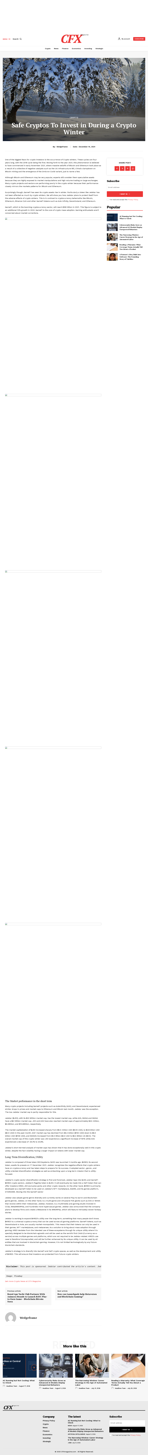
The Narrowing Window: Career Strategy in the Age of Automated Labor (131, 237)
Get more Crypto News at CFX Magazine (23, 1281)
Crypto (74, 118)
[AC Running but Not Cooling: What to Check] (112, 217)
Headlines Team (11, 1386)
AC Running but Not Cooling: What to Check (131, 217)
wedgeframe (62, 147)
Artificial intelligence (76, 1434)
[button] (17, 39)
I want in (123, 194)
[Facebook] (117, 168)
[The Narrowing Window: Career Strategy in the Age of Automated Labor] (112, 237)
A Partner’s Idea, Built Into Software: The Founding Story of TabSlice (130, 256)
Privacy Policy (133, 199)
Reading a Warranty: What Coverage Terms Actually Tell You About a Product (131, 247)
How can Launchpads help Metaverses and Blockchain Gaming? (77, 1295)
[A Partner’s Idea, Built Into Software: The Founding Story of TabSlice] (112, 257)
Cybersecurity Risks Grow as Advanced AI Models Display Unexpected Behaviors (131, 227)
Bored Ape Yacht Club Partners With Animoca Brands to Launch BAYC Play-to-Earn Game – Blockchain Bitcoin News (27, 1298)
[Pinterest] (127, 168)
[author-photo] (4, 1386)
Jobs (69, 1443)
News (70, 1425)
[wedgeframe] (10, 1317)
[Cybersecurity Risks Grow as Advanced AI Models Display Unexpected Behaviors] (112, 227)
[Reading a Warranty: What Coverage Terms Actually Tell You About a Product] (112, 247)
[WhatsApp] (133, 168)
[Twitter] (122, 168)
